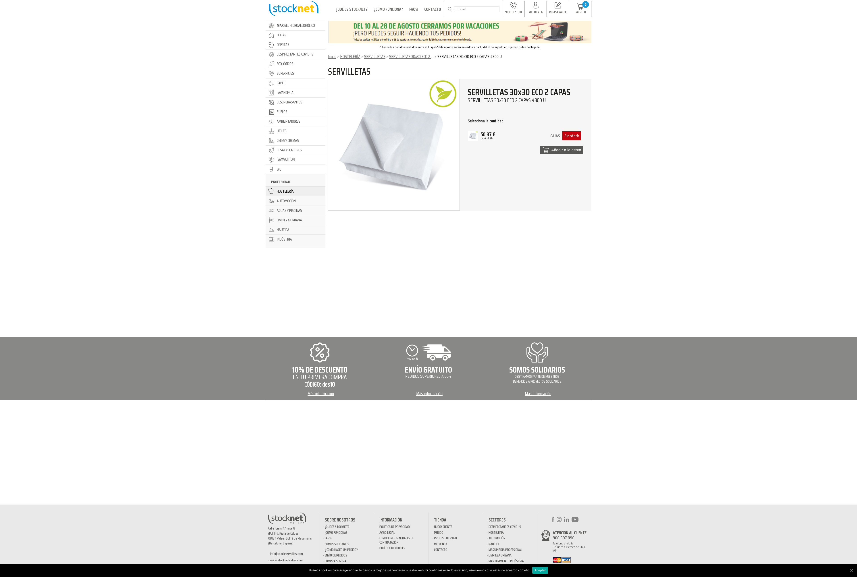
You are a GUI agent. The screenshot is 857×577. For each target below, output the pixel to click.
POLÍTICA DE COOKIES (392, 548)
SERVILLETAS (374, 56)
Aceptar (540, 570)
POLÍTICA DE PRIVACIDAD (394, 527)
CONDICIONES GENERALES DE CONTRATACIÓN (396, 540)
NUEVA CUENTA (443, 527)
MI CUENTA (440, 544)
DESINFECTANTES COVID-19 (505, 527)
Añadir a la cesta (566, 150)
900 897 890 (563, 537)
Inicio (332, 56)
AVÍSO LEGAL (387, 532)
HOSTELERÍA (350, 56)
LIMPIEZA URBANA (500, 555)
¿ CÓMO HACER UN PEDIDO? (341, 549)
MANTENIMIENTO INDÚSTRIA (506, 561)
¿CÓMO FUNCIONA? (388, 9)
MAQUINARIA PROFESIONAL (505, 549)
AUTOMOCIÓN (497, 538)
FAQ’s (413, 9)
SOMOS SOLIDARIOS (337, 544)
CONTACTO (432, 9)
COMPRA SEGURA (335, 561)
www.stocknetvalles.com (286, 560)
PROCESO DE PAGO (445, 538)
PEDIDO (438, 532)
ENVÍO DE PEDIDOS (336, 555)
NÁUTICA (494, 544)
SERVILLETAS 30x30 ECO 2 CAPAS (415, 56)
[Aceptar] (851, 570)
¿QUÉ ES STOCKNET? (352, 9)
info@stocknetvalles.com (286, 553)
